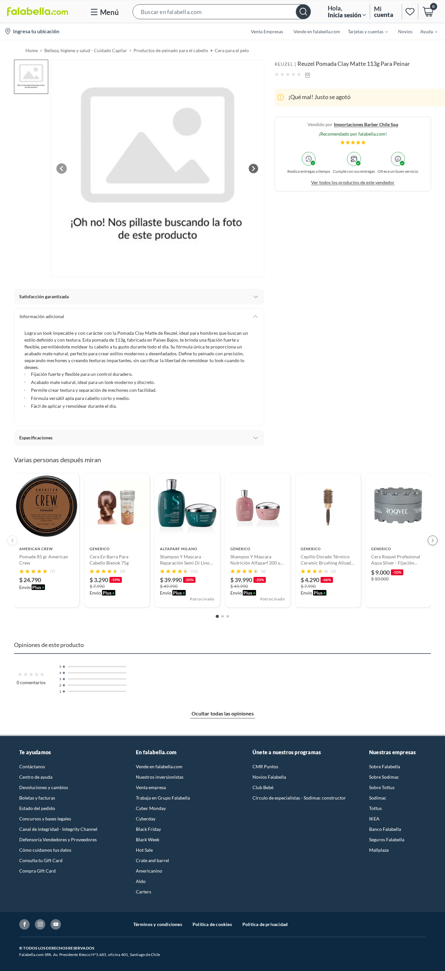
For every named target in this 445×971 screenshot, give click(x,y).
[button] (222, 11)
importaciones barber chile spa (366, 124)
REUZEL (284, 64)
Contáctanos (32, 766)
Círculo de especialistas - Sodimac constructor (299, 798)
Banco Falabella (385, 829)
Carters (143, 891)
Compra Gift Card (37, 871)
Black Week (147, 839)
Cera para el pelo (232, 50)
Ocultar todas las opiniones (223, 713)
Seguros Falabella (386, 839)
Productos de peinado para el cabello (171, 50)
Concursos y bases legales (45, 818)
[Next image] (253, 168)
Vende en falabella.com (159, 766)
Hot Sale (144, 850)
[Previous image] (61, 168)
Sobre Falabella (384, 766)
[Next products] (433, 540)
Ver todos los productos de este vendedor (353, 182)
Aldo (141, 881)
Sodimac (377, 798)
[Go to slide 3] (227, 616)
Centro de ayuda (35, 777)
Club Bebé (262, 787)
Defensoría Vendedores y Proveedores (58, 839)
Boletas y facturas (37, 798)
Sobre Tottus (382, 787)
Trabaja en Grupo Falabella (163, 798)
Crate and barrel (152, 860)
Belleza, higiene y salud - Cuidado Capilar (85, 50)
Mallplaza (379, 850)
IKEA (374, 818)
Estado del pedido (37, 808)
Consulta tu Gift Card (41, 860)
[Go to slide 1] (217, 616)
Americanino (149, 871)
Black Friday (148, 829)
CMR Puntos (265, 766)
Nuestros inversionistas (159, 777)
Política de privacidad (265, 924)
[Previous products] (12, 540)
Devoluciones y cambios (43, 787)
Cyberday (145, 818)
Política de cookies (212, 924)
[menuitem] (364, 31)
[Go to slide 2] (222, 616)
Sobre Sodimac (384, 777)
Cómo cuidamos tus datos (45, 850)
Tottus (375, 808)
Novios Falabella (269, 777)
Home (31, 50)
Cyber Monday (151, 808)
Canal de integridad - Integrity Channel (58, 829)
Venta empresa (151, 787)
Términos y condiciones (157, 924)
